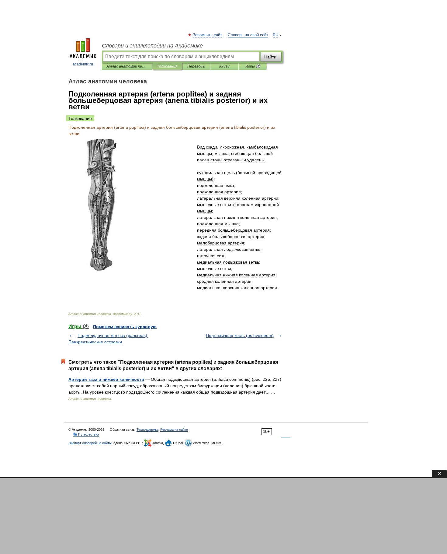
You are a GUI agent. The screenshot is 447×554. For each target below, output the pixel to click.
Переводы (196, 66)
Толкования (167, 66)
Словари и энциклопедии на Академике (152, 46)
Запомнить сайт (207, 35)
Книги (224, 66)
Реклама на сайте (174, 429)
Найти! (271, 56)
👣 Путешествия (86, 434)
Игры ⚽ (252, 66)
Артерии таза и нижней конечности (106, 379)
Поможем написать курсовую (125, 326)
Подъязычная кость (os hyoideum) (240, 335)
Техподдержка (147, 429)
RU (275, 35)
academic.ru (83, 64)
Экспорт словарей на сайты (90, 443)
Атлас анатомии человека (126, 66)
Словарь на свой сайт (248, 35)
